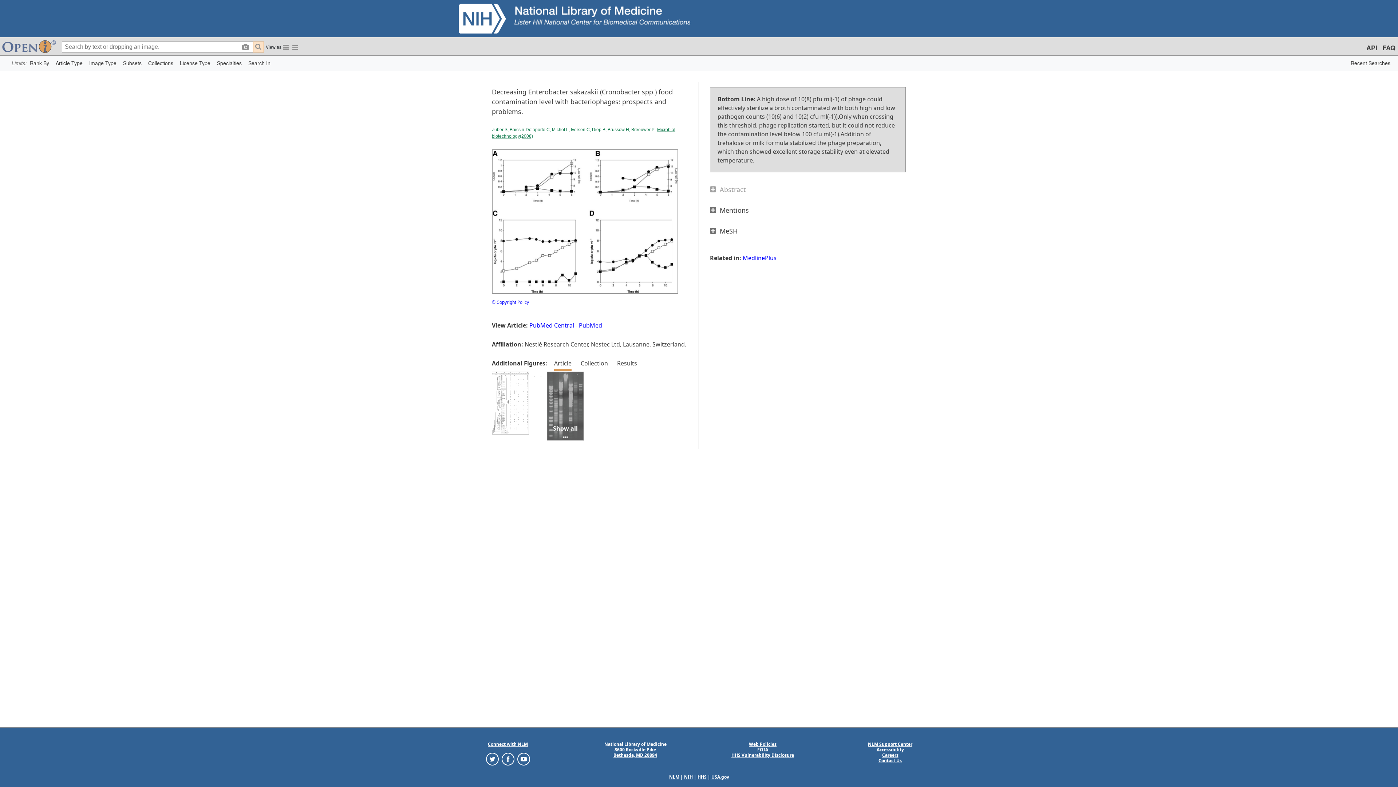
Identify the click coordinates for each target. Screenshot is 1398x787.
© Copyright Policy (510, 302)
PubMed (590, 325)
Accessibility (890, 750)
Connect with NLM (508, 744)
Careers (890, 755)
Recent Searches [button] (1370, 63)
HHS (702, 777)
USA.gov (720, 777)
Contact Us (890, 760)
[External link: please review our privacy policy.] (492, 759)
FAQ (1388, 47)
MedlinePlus (760, 258)
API (1371, 47)
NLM (674, 777)
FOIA (762, 750)
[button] (39, 63)
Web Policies (763, 744)
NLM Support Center (890, 744)
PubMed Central (551, 325)
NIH (688, 777)
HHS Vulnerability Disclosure (762, 755)
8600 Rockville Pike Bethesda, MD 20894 (635, 752)
